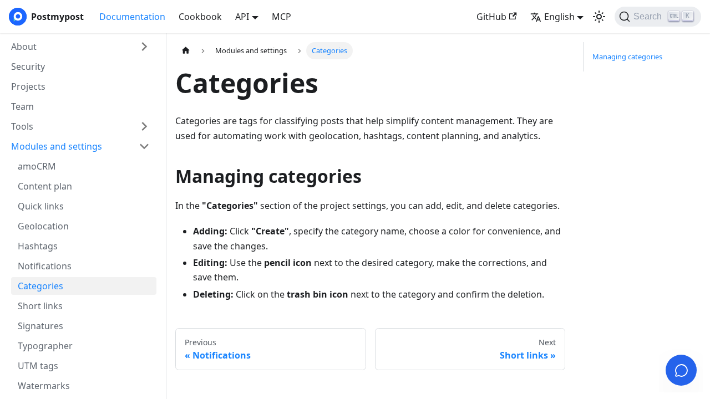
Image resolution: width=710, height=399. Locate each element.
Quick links (41, 206)
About (24, 46)
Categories (40, 286)
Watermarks (44, 386)
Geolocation (43, 226)
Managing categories (627, 57)
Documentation (132, 17)
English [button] (559, 17)
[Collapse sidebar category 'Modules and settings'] (144, 146)
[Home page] (185, 50)
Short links (40, 306)
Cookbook (200, 17)
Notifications (45, 266)
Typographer (45, 346)
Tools (22, 126)
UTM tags (38, 366)
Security (28, 66)
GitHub (491, 17)
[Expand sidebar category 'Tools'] (144, 126)
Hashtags (38, 246)
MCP (281, 17)
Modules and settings (56, 146)
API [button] (242, 17)
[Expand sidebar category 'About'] (144, 46)
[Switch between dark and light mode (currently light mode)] (599, 16)
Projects (28, 86)
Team (22, 106)
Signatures (40, 326)
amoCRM (37, 166)
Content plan (45, 186)
